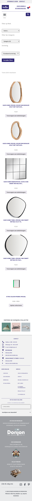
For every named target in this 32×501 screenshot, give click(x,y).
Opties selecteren (16, 305)
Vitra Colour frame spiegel (16, 296)
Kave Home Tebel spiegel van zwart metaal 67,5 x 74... (16, 221)
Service (20, 376)
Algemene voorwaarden (21, 387)
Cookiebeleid (21, 394)
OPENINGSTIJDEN (12, 1)
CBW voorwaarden (23, 373)
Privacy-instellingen (12, 493)
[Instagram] (21, 484)
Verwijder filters (8, 60)
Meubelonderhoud (23, 380)
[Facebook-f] (25, 484)
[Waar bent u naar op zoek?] (28, 14)
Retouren (20, 383)
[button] (5, 15)
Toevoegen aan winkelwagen (16, 116)
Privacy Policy (21, 391)
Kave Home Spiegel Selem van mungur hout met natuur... (16, 106)
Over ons (5, 373)
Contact (22, 1)
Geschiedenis (6, 376)
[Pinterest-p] (29, 484)
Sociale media (6, 383)
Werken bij (6, 380)
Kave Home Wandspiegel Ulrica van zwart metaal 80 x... (16, 182)
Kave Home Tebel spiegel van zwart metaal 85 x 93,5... (16, 259)
